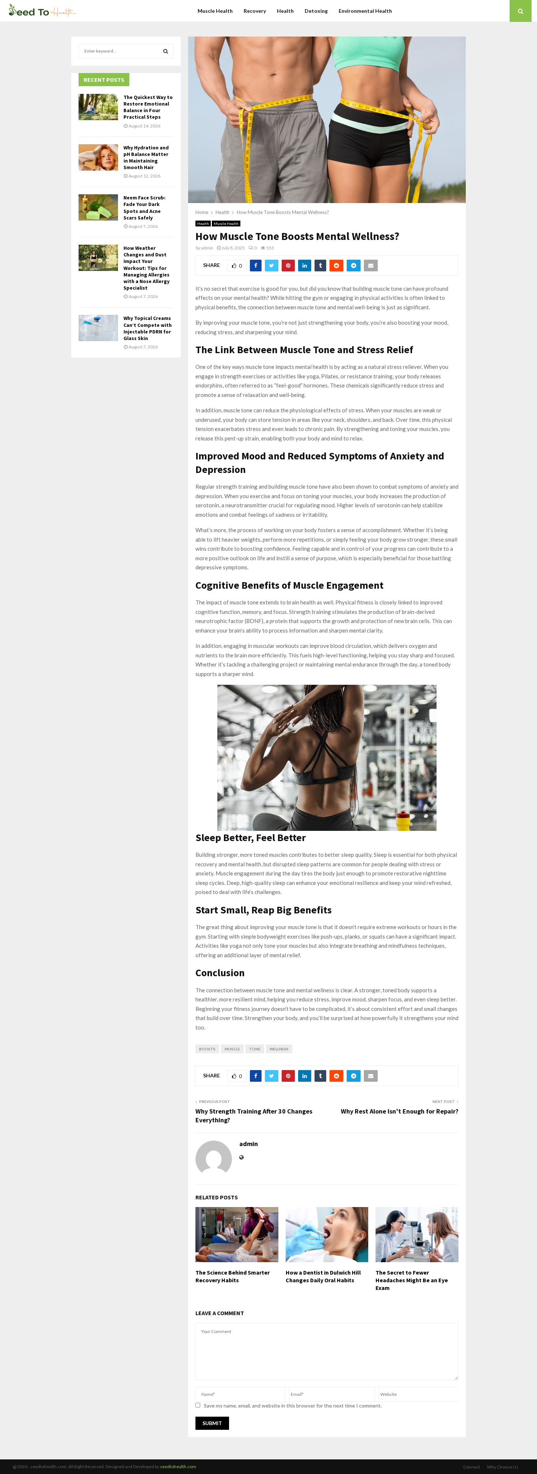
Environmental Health (365, 11)
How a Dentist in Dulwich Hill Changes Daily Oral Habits (323, 1276)
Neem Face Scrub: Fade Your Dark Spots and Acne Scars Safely (144, 207)
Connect (471, 1467)
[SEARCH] (166, 51)
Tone (254, 1049)
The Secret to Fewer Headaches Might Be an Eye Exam (412, 1280)
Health (285, 11)
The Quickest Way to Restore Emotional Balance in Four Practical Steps (148, 107)
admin (207, 248)
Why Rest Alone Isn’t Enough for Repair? (399, 1111)
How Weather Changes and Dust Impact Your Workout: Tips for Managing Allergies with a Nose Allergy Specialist (146, 268)
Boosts (207, 1049)
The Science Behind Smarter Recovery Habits (232, 1276)
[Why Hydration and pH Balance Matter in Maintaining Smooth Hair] (98, 157)
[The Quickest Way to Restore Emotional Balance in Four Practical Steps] (98, 107)
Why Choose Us (502, 1467)
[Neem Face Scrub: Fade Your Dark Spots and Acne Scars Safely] (98, 207)
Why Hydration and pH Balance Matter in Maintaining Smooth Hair (146, 157)
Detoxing (316, 11)
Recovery (255, 11)
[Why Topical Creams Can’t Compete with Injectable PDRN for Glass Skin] (98, 328)
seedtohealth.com (178, 1466)
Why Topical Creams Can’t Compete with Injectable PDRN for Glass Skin (147, 328)
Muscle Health (215, 11)
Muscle (232, 1049)
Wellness (279, 1049)
